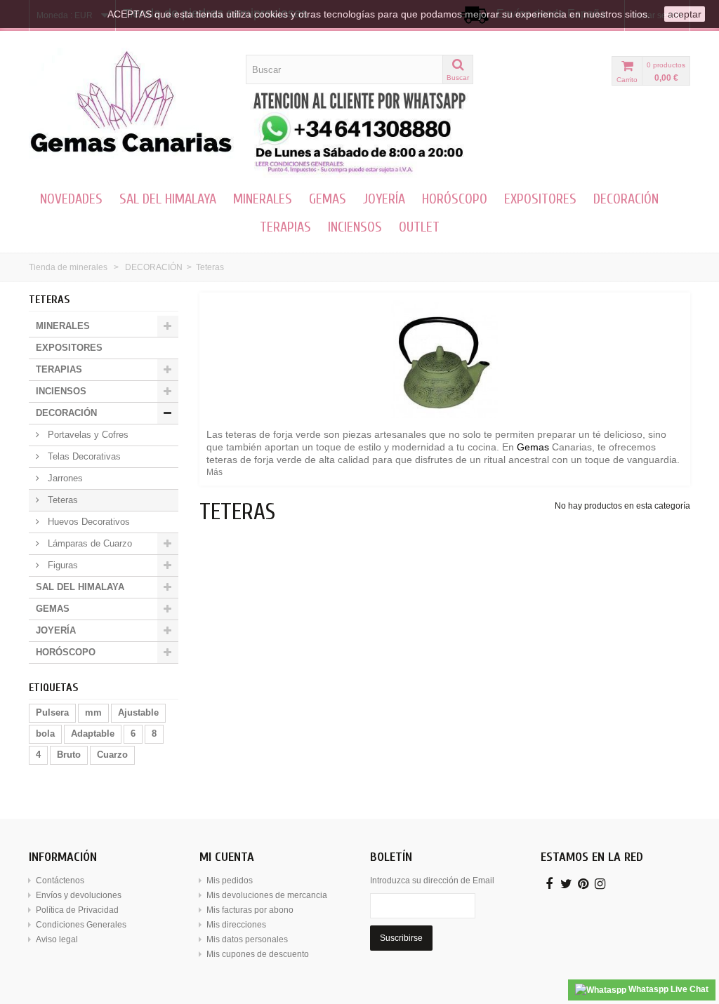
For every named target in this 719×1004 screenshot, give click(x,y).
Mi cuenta (226, 857)
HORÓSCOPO (454, 199)
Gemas (533, 447)
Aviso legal (57, 939)
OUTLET (419, 227)
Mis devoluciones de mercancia (266, 895)
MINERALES (262, 199)
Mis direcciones (236, 925)
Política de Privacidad (77, 910)
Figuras (61, 565)
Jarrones (64, 478)
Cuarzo (112, 754)
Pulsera (52, 712)
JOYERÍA (384, 199)
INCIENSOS (355, 227)
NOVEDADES (71, 199)
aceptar (684, 14)
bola (45, 733)
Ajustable (138, 712)
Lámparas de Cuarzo (88, 543)
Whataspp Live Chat (667, 989)
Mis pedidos (229, 880)
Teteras (61, 500)
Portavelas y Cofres (86, 434)
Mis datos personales (247, 939)
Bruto (69, 754)
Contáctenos (60, 880)
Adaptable (92, 733)
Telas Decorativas (83, 456)
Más (214, 472)
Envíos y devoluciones (78, 895)
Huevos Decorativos (87, 521)
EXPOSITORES (540, 199)
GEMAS (327, 199)
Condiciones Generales (81, 925)
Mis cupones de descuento (257, 954)
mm (93, 712)
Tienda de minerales (68, 267)
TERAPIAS (285, 227)
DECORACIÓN (626, 199)
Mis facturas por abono (249, 910)
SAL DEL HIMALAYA (167, 199)
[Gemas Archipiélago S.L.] (132, 103)
